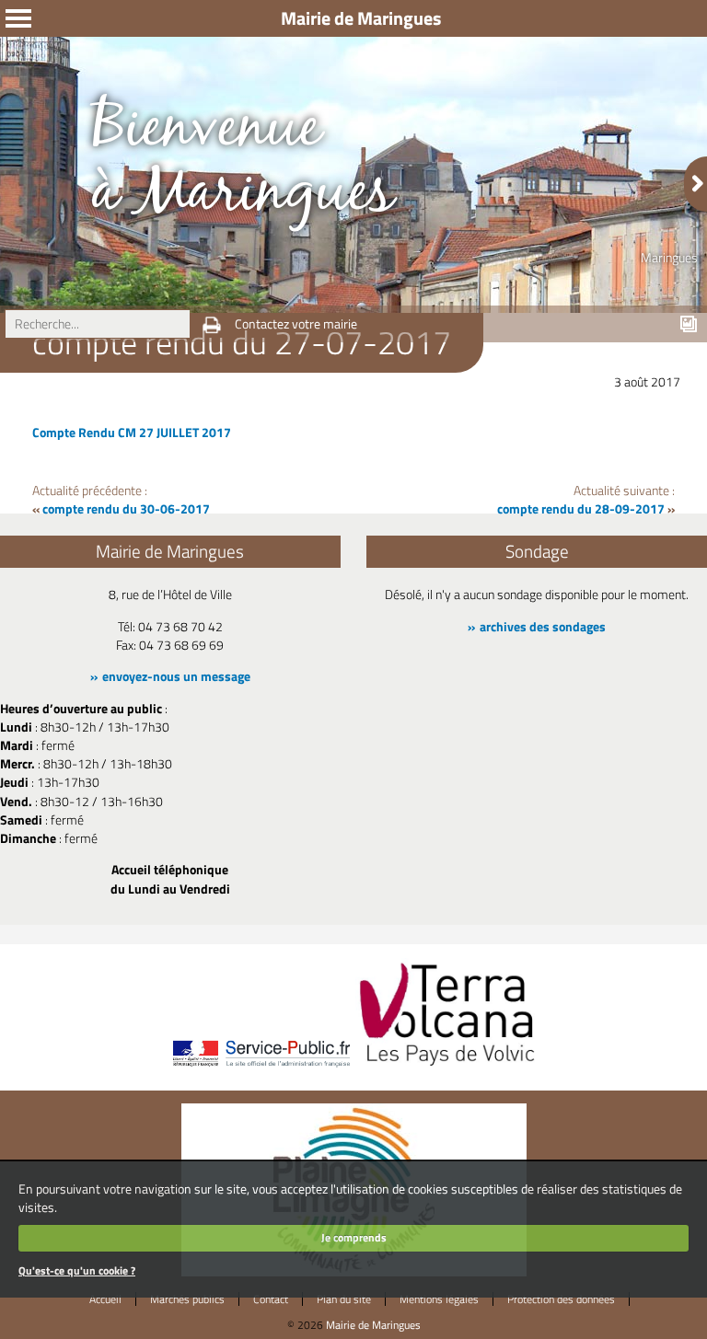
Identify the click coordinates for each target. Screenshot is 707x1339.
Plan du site (344, 1299)
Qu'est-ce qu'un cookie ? (76, 1270)
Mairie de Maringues (373, 1325)
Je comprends (354, 1237)
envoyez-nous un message (176, 676)
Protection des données (561, 1299)
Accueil (105, 1299)
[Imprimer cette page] (212, 325)
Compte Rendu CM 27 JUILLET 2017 (131, 432)
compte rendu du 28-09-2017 (581, 509)
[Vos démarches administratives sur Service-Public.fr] (260, 1067)
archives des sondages (543, 627)
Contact (270, 1299)
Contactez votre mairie (296, 324)
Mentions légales (439, 1299)
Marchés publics (187, 1299)
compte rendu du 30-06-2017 (126, 509)
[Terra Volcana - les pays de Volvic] (447, 1067)
